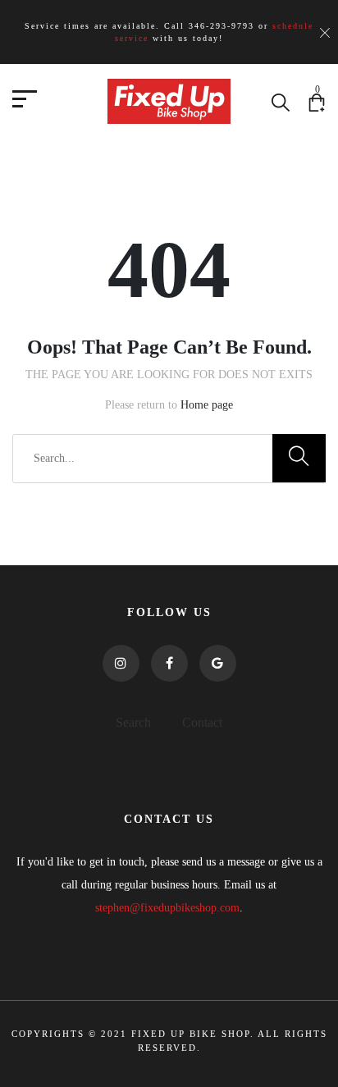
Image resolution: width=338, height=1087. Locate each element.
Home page (206, 405)
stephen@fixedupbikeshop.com (167, 908)
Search (133, 722)
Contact (202, 722)
